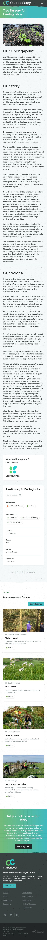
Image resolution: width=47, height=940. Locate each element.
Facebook (11, 915)
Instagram (5, 915)
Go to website (12, 495)
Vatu (4, 935)
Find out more (12, 462)
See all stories (36, 604)
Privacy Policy (27, 896)
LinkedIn (17, 915)
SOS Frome (10, 686)
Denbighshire (11, 533)
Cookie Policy (27, 900)
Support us (7, 904)
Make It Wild (11, 638)
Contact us (7, 900)
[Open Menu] (42, 3)
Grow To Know (12, 735)
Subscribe (9, 886)
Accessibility (27, 908)
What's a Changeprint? (18, 459)
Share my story (23, 846)
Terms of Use (27, 893)
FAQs (5, 896)
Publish (5, 893)
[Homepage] (17, 3)
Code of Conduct (29, 904)
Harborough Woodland (16, 784)
